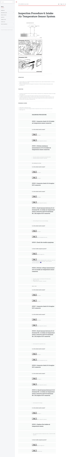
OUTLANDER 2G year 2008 (23, 4)
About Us (2, 17)
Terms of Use (3, 19)
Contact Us (3, 21)
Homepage (3, 10)
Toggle (16, 2)
